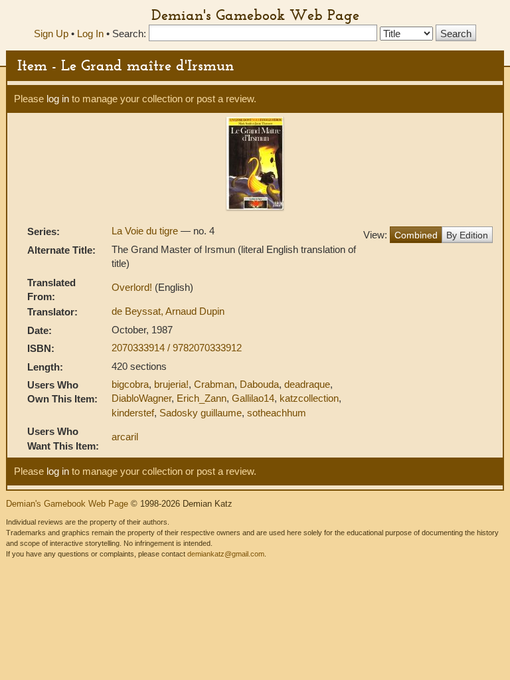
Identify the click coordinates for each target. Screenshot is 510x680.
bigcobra (130, 384)
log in (57, 98)
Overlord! (133, 287)
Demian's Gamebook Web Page (255, 14)
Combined (416, 235)
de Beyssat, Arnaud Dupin (168, 311)
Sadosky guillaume (200, 412)
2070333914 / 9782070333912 (177, 347)
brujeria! (171, 384)
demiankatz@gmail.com (225, 554)
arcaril (125, 436)
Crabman (214, 384)
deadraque (307, 384)
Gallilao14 (253, 398)
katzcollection (309, 398)
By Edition (467, 235)
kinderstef (133, 412)
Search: (129, 33)
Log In (90, 33)
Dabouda (259, 384)
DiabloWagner (141, 398)
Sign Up (51, 33)
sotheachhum (276, 412)
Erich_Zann (201, 398)
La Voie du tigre (146, 230)
